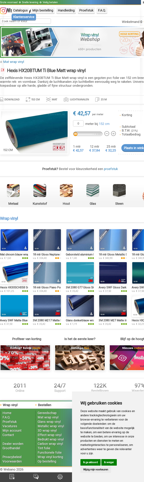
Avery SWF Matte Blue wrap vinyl (20, 320)
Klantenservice (23, 17)
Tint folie (44, 448)
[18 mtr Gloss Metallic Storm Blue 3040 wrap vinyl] (113, 250)
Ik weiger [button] (109, 462)
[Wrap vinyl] (2, 71)
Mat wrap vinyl (13, 62)
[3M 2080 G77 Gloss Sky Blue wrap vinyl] (80, 283)
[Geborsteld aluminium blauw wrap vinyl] (80, 250)
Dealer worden (12, 444)
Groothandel (11, 448)
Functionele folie (50, 453)
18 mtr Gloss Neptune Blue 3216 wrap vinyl (59, 254)
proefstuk (111, 169)
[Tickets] (35, 478)
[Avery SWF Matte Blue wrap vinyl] (14, 316)
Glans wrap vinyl (49, 422)
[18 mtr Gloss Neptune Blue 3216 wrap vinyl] (47, 250)
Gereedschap (47, 413)
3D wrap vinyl (47, 430)
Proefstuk (86, 10)
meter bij (97, 124)
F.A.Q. (102, 10)
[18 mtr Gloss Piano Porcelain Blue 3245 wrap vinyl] (47, 283)
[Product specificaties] (9, 101)
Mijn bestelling (42, 10)
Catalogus (20, 10)
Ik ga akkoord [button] (90, 462)
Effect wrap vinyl (50, 435)
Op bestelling (47, 461)
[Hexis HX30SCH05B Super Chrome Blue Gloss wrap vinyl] (14, 283)
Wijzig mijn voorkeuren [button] (95, 469)
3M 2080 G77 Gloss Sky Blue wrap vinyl (90, 287)
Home (6, 413)
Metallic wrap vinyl (51, 426)
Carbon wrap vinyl (50, 444)
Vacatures (9, 426)
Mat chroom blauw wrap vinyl (17, 254)
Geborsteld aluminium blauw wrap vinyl (89, 254)
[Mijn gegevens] (60, 478)
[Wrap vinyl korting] (25, 370)
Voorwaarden (12, 461)
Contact (8, 435)
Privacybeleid (11, 457)
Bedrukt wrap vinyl (51, 439)
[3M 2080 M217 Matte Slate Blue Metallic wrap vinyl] (47, 316)
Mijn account (11, 430)
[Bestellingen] (12, 478)
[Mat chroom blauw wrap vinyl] (14, 250)
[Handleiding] (80, 370)
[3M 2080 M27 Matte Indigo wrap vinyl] (113, 316)
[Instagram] (5, 13)
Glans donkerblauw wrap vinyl (84, 320)
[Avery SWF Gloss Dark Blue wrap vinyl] (113, 283)
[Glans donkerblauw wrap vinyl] (80, 316)
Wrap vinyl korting (50, 457)
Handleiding (66, 10)
